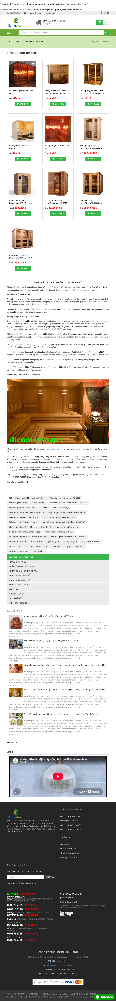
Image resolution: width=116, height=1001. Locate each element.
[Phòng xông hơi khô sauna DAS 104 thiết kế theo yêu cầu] (93, 74)
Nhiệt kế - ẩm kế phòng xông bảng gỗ (24, 532)
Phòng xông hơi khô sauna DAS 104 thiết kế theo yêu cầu (92, 92)
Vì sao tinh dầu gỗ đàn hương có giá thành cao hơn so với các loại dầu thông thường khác (65, 665)
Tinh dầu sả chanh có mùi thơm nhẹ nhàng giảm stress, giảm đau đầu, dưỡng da (61, 714)
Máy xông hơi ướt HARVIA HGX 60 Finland (26, 502)
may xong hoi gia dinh (18, 551)
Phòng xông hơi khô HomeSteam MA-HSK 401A (91, 147)
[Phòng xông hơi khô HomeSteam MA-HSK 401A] (93, 129)
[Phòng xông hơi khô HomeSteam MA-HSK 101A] (22, 184)
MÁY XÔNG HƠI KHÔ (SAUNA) (22, 566)
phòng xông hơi (70, 541)
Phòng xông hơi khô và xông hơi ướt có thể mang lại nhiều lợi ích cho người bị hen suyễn (65, 689)
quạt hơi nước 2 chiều (91, 541)
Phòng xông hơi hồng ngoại (24, 571)
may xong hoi (38, 551)
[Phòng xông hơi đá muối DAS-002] (58, 129)
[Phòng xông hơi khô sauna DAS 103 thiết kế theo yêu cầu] (58, 74)
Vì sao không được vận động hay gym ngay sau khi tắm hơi (51, 640)
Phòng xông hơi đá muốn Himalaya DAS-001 (28, 536)
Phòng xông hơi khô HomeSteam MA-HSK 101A (20, 201)
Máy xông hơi (67, 965)
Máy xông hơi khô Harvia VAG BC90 (65, 498)
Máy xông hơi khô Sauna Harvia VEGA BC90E (28, 507)
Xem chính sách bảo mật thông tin (21, 883)
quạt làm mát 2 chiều (18, 546)
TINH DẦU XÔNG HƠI (19, 603)
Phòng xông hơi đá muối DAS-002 (59, 532)
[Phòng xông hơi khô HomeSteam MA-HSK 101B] (58, 184)
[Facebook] (101, 12)
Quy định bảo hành (69, 820)
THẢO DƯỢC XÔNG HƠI (20, 580)
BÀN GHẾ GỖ (15, 598)
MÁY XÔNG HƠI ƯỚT (18, 562)
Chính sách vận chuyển (71, 825)
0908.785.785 (106, 997)
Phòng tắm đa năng (60, 507)
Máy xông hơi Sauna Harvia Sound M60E (26, 512)
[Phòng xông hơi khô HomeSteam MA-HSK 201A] (93, 184)
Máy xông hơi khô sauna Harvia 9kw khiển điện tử (64, 522)
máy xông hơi (47, 467)
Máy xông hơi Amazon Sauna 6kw (23, 517)
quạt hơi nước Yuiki (39, 546)
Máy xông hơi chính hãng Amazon (23, 522)
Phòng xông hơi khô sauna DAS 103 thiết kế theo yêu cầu (57, 92)
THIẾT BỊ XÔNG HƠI (18, 594)
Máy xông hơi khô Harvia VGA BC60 (30, 498)
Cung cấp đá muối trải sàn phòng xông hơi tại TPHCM (48, 616)
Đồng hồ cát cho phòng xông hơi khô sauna (59, 527)
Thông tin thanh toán (70, 857)
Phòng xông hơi (54, 965)
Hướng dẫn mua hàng (70, 853)
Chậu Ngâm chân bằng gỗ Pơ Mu (23, 527)
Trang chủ (94, 41)
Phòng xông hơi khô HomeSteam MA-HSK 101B (56, 201)
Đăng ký (49, 877)
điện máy (80, 546)
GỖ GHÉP (14, 589)
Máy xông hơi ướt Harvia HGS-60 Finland (26, 541)
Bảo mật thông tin (68, 848)
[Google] (105, 12)
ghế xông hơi (53, 541)
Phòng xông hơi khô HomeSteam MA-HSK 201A (91, 201)
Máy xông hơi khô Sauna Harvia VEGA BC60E (68, 502)
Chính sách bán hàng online (73, 829)
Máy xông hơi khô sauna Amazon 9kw (59, 517)
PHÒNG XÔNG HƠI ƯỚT (20, 584)
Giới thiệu (65, 844)
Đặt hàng (24, 104)
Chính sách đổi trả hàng (71, 816)
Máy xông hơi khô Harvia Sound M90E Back (67, 512)
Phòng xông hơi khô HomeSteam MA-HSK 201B (20, 256)
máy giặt (68, 546)
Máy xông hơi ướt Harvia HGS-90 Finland (68, 536)
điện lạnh (56, 546)
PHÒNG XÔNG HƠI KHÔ (20, 575)
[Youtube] (108, 12)
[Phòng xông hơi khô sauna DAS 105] (22, 129)
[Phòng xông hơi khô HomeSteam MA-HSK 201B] (22, 238)
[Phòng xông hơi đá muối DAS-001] (22, 74)
